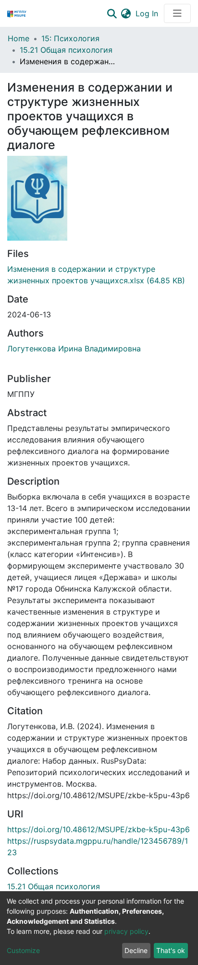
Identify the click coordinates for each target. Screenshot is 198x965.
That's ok (170, 950)
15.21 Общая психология (66, 50)
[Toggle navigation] (177, 13)
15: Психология (70, 38)
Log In (148, 13)
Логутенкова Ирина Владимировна (74, 348)
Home (18, 38)
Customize (23, 950)
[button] (126, 13)
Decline (136, 950)
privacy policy (126, 931)
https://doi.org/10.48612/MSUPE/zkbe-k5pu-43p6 (98, 829)
